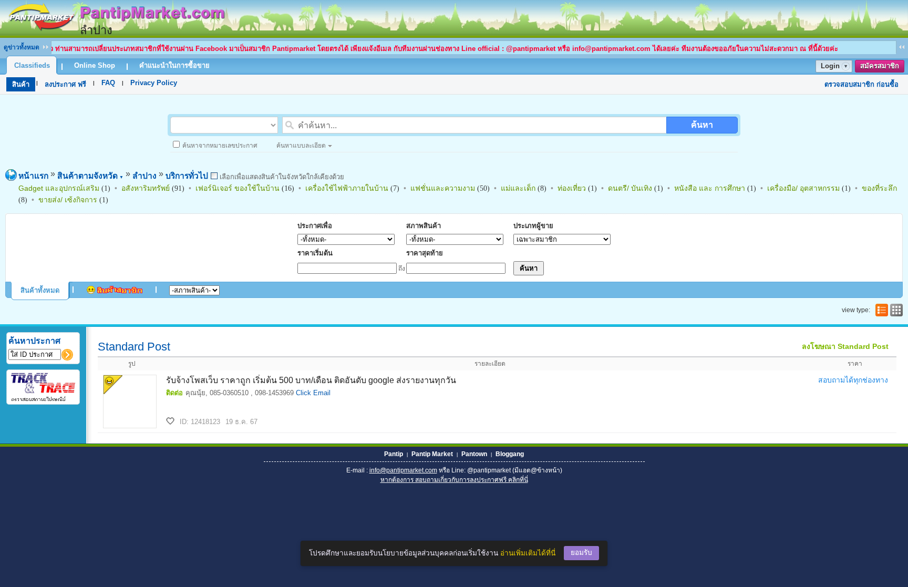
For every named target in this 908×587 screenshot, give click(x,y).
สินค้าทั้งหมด (39, 290)
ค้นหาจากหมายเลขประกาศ (219, 145)
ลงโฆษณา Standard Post (845, 346)
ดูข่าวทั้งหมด (21, 47)
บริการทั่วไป (187, 175)
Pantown (474, 454)
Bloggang (510, 454)
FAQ (108, 83)
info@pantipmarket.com (403, 470)
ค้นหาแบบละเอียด (301, 145)
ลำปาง (144, 175)
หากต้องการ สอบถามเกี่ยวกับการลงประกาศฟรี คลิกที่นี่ (454, 479)
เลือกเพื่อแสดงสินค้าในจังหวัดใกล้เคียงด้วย (281, 177)
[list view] (880, 310)
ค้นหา (702, 124)
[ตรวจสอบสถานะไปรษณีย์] (43, 399)
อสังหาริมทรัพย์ (145, 188)
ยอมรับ (581, 553)
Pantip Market (432, 454)
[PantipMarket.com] (115, 32)
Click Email (313, 393)
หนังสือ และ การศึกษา (709, 188)
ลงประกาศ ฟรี (65, 84)
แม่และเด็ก (518, 188)
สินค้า (20, 84)
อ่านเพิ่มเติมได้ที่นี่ (527, 553)
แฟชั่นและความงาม (442, 188)
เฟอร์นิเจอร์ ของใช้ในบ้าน (237, 188)
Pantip (393, 454)
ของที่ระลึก (879, 188)
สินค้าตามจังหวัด (90, 175)
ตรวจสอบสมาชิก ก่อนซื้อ (861, 84)
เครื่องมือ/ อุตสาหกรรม (803, 188)
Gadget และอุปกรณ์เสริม (58, 188)
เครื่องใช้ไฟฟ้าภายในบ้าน (346, 188)
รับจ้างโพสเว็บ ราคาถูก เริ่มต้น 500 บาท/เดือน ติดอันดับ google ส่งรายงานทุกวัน (311, 380)
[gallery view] (895, 310)
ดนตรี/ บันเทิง (630, 188)
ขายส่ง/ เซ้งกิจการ (67, 199)
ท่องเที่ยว (572, 188)
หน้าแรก (33, 175)
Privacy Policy (153, 83)
